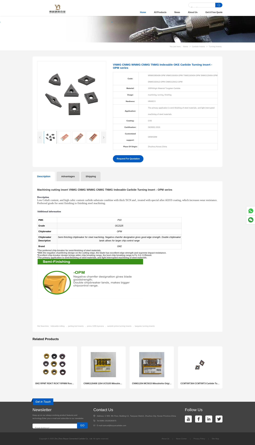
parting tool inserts (76, 326)
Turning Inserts (215, 46)
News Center (181, 439)
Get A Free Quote (213, 12)
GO (82, 425)
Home (143, 12)
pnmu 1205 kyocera (95, 326)
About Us (192, 12)
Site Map (215, 439)
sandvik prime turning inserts (119, 326)
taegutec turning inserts (145, 326)
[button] (103, 137)
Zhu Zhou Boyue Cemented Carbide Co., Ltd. (73, 439)
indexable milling (58, 326)
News (177, 12)
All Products (160, 12)
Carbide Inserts (198, 46)
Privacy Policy (199, 439)
